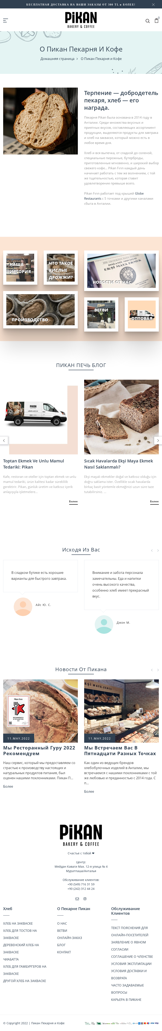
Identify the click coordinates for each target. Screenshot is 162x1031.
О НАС (62, 923)
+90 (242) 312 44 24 (81, 889)
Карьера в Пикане (126, 999)
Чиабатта (11, 959)
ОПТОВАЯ (142, 318)
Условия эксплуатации (131, 964)
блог (61, 945)
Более (73, 501)
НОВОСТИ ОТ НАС (112, 282)
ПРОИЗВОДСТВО (30, 319)
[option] (40, 437)
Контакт (64, 952)
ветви (62, 930)
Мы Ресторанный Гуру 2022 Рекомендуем (39, 750)
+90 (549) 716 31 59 (81, 884)
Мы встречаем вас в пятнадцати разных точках (120, 750)
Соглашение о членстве (132, 956)
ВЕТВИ (101, 310)
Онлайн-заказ (69, 938)
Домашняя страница (57, 58)
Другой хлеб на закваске (24, 981)
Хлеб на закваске (18, 923)
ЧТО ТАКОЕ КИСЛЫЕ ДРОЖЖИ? (61, 270)
